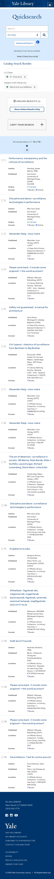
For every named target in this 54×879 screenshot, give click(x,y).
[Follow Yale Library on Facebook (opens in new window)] (6, 815)
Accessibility (11, 852)
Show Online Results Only (27, 109)
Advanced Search (24, 43)
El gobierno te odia (20, 548)
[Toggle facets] (41, 124)
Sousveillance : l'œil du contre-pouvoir (30, 757)
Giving (8, 856)
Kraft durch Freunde (20, 641)
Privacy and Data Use (16, 860)
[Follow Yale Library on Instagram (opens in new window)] (11, 815)
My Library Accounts (16, 837)
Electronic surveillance (21, 87)
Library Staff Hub (14, 864)
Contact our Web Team (17, 845)
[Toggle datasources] (36, 56)
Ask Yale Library (13, 833)
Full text (32, 187)
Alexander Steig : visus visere (24, 233)
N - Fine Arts (16, 77)
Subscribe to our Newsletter (20, 841)
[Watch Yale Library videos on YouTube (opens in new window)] (16, 815)
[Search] (44, 35)
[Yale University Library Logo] (27, 4)
